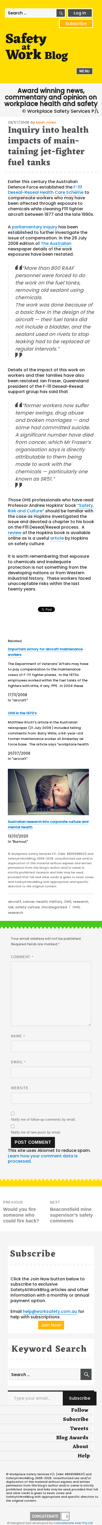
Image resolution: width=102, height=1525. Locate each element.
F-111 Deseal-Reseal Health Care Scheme (45, 190)
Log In (80, 13)
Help (84, 1456)
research (80, 901)
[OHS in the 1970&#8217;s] (48, 735)
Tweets (79, 1428)
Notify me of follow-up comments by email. (43, 1119)
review (14, 533)
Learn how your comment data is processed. (43, 1158)
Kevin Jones (46, 122)
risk (11, 907)
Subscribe (76, 23)
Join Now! (51, 1325)
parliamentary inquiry (34, 227)
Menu (84, 71)
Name (18, 1036)
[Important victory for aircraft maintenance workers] (48, 674)
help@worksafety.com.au (50, 1311)
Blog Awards (72, 1438)
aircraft (14, 901)
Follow (79, 1410)
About (80, 1447)
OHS (67, 901)
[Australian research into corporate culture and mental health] (48, 792)
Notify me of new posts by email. (36, 1132)
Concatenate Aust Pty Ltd (73, 1523)
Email (18, 1062)
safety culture (27, 907)
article (57, 538)
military (56, 901)
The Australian (56, 243)
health (42, 901)
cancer (29, 901)
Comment (22, 956)
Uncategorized (54, 907)
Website (20, 1088)
